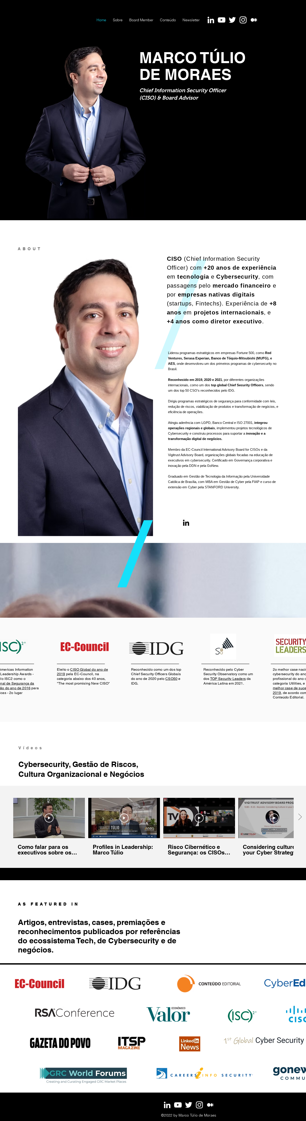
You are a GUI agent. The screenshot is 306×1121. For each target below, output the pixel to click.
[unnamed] (254, 20)
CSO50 (171, 679)
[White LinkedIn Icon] (210, 20)
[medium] (210, 1105)
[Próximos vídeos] (300, 817)
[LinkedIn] (186, 522)
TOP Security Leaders (228, 679)
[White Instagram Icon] (243, 20)
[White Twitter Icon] (232, 20)
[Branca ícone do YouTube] (221, 20)
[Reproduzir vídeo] (49, 818)
